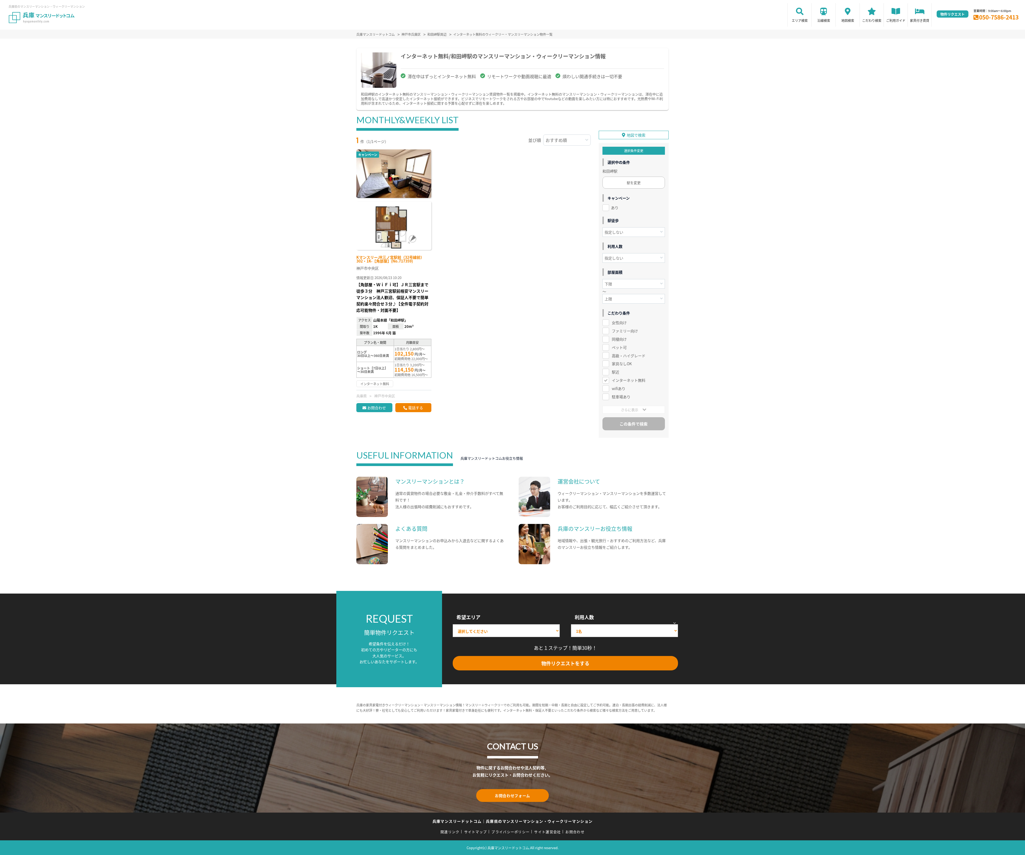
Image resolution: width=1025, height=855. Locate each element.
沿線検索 (823, 20)
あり (614, 207)
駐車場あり (621, 396)
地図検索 (847, 20)
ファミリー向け (625, 330)
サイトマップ (475, 831)
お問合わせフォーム (512, 795)
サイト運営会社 (547, 831)
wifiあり (618, 388)
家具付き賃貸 (919, 20)
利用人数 (584, 617)
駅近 (615, 372)
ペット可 (619, 347)
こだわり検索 (871, 20)
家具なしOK (622, 363)
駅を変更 (634, 182)
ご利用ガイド (895, 20)
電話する (415, 407)
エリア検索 (800, 20)
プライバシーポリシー (510, 831)
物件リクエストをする (565, 663)
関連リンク (450, 831)
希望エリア (468, 617)
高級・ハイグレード (628, 355)
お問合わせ (376, 407)
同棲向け (619, 339)
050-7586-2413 (999, 17)
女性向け (619, 322)
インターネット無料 (628, 380)
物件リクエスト (952, 14)
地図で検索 (636, 135)
